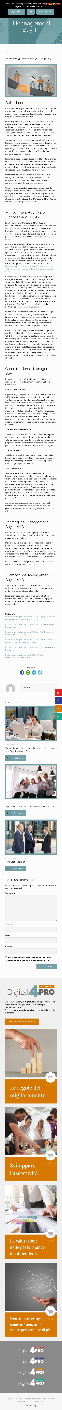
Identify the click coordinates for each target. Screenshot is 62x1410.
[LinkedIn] (34, 1405)
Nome (8, 925)
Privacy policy (45, 12)
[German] (50, 3)
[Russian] (56, 3)
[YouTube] (31, 1405)
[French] (48, 3)
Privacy (27, 1401)
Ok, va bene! (16, 12)
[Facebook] (27, 1405)
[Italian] (53, 3)
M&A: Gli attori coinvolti (15, 862)
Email (8, 936)
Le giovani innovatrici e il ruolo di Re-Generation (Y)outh (29, 806)
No (30, 12)
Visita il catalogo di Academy (22, 1021)
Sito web (9, 946)
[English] (45, 3)
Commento (11, 893)
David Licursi (26, 59)
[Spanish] (58, 3)
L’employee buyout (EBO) (29, 307)
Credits (41, 1401)
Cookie (34, 1401)
